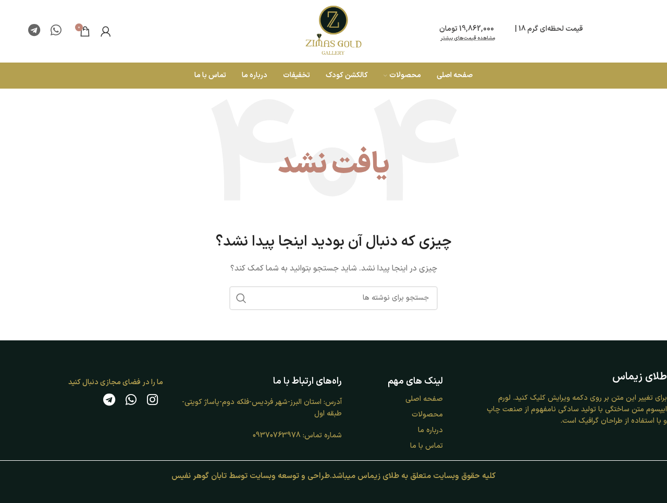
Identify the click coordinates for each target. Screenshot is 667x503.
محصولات (427, 414)
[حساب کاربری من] (105, 31)
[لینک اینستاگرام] (152, 400)
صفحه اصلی (424, 399)
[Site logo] (333, 31)
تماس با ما (426, 445)
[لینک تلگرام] (34, 31)
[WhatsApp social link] (56, 31)
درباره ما (430, 430)
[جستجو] (241, 298)
